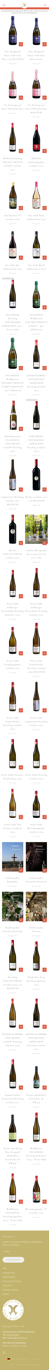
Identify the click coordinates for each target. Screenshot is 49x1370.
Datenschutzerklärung (12, 1281)
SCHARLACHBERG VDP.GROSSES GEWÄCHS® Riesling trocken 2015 (36, 1041)
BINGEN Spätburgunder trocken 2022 (36, 162)
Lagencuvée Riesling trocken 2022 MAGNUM (12, 501)
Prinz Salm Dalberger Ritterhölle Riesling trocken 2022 (36, 609)
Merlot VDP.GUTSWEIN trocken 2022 (12, 554)
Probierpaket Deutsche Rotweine (36, 880)
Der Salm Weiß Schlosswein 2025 (36, 267)
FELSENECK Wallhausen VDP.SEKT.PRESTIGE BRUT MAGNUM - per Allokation (12, 383)
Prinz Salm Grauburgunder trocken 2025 (12, 664)
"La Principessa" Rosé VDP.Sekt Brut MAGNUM (36, 109)
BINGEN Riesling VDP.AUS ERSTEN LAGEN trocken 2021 (12, 164)
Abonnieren (13, 1260)
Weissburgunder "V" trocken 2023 (36, 1211)
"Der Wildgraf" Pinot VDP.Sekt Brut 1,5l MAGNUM (13, 55)
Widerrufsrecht (9, 1277)
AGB (4, 1268)
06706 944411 (13, 1335)
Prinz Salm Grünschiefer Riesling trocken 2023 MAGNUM (36, 666)
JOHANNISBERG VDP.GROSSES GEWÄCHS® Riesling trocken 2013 (36, 383)
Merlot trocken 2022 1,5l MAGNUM (36, 499)
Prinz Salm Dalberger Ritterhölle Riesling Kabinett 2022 (13, 609)
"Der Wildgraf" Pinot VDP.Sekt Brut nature (36, 55)
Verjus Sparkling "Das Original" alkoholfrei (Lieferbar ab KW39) (13, 1155)
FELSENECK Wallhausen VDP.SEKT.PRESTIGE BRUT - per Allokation (36, 322)
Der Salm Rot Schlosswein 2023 (12, 267)
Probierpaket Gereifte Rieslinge (12, 929)
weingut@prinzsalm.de (17, 1338)
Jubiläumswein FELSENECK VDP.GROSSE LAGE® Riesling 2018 (12, 443)
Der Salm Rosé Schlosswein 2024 (36, 217)
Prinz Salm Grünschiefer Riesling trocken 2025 (12, 723)
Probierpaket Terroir (36, 929)
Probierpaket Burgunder (12, 880)
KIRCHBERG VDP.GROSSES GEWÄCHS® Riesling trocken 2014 (36, 443)
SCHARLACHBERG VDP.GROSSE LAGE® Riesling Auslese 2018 (13, 1040)
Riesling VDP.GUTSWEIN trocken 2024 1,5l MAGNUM (12, 983)
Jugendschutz (9, 1273)
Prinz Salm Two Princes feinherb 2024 (12, 828)
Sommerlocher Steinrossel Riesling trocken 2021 (13, 1099)
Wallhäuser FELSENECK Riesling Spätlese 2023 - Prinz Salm (12, 1215)
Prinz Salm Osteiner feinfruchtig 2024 (12, 776)
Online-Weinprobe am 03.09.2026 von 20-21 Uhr (36, 554)
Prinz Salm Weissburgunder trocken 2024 (36, 828)
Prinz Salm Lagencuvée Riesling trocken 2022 (36, 721)
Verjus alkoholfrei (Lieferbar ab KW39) (36, 1099)
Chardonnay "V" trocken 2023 (12, 217)
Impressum (7, 1285)
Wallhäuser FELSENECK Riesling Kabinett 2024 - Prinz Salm (36, 1154)
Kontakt (6, 1294)
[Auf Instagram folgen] (4, 1352)
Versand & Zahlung (11, 1290)
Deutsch (36, 1359)
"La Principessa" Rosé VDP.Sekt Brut (13, 107)
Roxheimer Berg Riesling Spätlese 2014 (36, 981)
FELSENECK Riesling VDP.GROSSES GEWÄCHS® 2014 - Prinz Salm (12, 322)
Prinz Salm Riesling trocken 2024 (36, 776)
